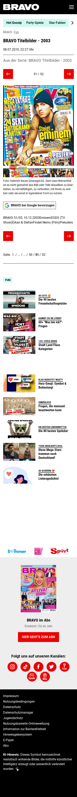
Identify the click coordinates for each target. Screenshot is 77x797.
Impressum (11, 696)
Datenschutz (12, 707)
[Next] (70, 23)
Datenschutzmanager (18, 712)
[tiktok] (25, 667)
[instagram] (12, 667)
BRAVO (7, 32)
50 (30, 255)
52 (43, 255)
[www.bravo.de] (21, 7)
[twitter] (51, 667)
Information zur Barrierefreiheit (24, 729)
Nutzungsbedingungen (19, 701)
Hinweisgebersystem (17, 734)
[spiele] (32, 677)
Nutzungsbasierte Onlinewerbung (26, 723)
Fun (16, 32)
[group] (37, 23)
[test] (64, 667)
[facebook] (38, 667)
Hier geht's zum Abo (38, 637)
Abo (6, 745)
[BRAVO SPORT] (60, 551)
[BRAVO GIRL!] (38, 551)
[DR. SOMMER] (17, 551)
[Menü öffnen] (71, 7)
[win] (45, 677)
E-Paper (8, 740)
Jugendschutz (13, 718)
